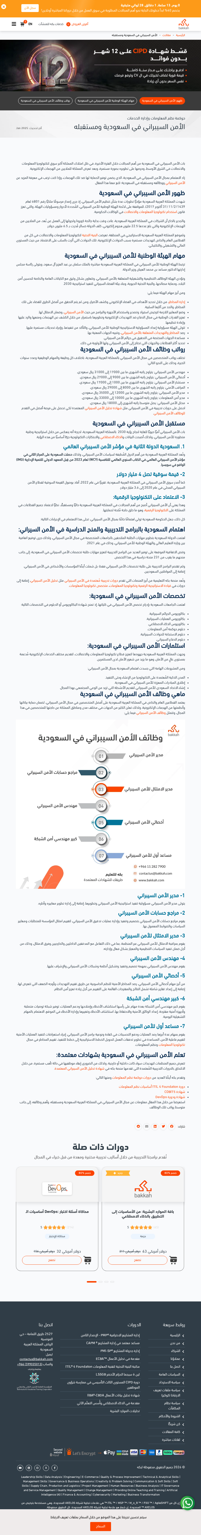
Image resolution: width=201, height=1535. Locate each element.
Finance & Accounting (77, 1494)
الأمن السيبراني (175, 183)
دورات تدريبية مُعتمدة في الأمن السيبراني (91, 581)
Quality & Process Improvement (121, 1477)
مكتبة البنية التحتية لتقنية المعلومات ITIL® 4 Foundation (102, 1367)
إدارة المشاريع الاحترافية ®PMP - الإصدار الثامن (110, 1335)
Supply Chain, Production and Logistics (56, 1485)
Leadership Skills (32, 1477)
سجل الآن (30, 8)
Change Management (99, 1490)
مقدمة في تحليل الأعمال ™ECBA (118, 1359)
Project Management (95, 1485)
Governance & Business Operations (72, 1481)
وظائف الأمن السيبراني (151, 713)
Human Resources (122, 1485)
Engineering (72, 1477)
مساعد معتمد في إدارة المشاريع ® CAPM (113, 1343)
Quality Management (71, 1490)
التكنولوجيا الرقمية (157, 510)
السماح (100, 1526)
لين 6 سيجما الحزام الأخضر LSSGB (118, 1375)
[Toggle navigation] (14, 24)
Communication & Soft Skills (153, 1481)
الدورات (134, 1325)
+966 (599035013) (29, 1364)
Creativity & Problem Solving (114, 1481)
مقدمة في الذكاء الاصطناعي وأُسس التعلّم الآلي (108, 1403)
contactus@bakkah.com (36, 1359)
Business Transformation (144, 1494)
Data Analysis (54, 1477)
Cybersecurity (102, 1494)
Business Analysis (148, 1485)
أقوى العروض (80, 24)
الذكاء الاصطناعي (111, 437)
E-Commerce (90, 1477)
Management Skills (35, 1481)
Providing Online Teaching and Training (140, 1490)
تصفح (51, 1260)
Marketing (119, 1494)
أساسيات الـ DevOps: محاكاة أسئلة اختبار (57, 1212)
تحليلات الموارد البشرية (125, 1411)
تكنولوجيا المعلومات (172, 1045)
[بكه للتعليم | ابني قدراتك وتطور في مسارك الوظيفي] (183, 24)
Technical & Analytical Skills (161, 1477)
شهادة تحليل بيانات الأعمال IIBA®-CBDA (113, 1395)
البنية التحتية (90, 235)
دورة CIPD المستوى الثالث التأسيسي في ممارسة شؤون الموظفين (103, 1385)
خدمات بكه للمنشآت (50, 24)
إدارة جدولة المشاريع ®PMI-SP (120, 1351)
